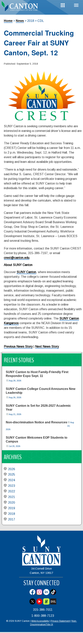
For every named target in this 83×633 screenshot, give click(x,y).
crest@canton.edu (16, 257)
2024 (11, 480)
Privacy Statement (60, 621)
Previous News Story (18, 346)
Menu (76, 5)
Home (8, 20)
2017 (11, 519)
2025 (11, 474)
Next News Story (47, 346)
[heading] (21, 6)
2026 (11, 469)
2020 (11, 502)
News (20, 20)
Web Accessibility (40, 621)
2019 (11, 508)
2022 (11, 491)
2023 (11, 485)
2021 (11, 497)
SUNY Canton (26, 272)
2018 (11, 513)
